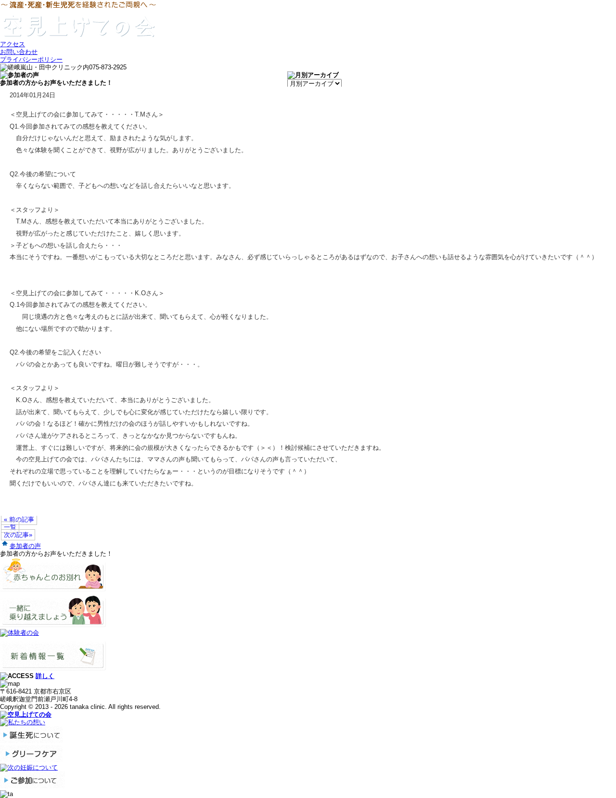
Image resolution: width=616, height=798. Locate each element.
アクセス (12, 44)
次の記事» (18, 534)
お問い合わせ (19, 51)
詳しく (45, 676)
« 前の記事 (19, 519)
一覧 (10, 527)
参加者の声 (25, 545)
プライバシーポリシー (31, 59)
